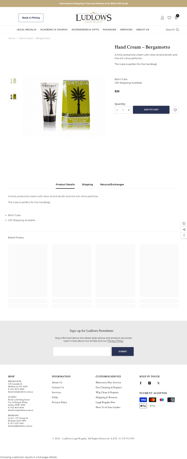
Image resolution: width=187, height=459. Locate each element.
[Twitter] (158, 383)
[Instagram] (150, 383)
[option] (64, 106)
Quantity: (120, 104)
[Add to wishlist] (175, 110)
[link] (27, 301)
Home (11, 38)
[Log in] (162, 18)
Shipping (87, 184)
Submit (123, 351)
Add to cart (151, 109)
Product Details (65, 184)
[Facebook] (141, 383)
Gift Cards (122, 3)
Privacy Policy (115, 341)
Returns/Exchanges (112, 184)
